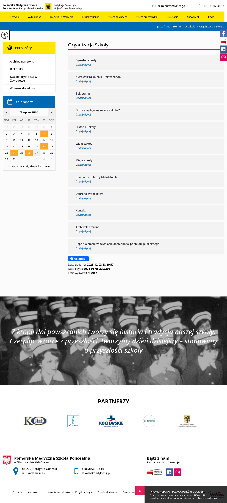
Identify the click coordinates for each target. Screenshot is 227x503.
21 (44, 146)
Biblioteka (16, 69)
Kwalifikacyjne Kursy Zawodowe (23, 79)
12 (29, 140)
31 (14, 159)
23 (6, 152)
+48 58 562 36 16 (213, 6)
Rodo (211, 17)
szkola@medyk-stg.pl (172, 6)
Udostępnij (80, 259)
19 (29, 146)
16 (6, 146)
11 (21, 140)
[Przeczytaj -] (29, 56)
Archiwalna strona (22, 61)
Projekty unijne (90, 17)
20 (36, 146)
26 (29, 152)
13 (36, 140)
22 (51, 146)
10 (14, 140)
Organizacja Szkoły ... (210, 26)
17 (14, 146)
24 (14, 152)
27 (36, 152)
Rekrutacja (172, 17)
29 (51, 152)
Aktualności (34, 17)
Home (177, 26)
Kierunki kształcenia (61, 17)
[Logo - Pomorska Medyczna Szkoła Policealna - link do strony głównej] (44, 6)
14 (44, 140)
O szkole (14, 17)
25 (21, 152)
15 (51, 140)
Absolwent (193, 17)
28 (44, 152)
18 (21, 146)
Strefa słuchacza (117, 17)
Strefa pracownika (146, 17)
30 (6, 159)
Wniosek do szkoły (22, 88)
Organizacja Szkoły (88, 45)
